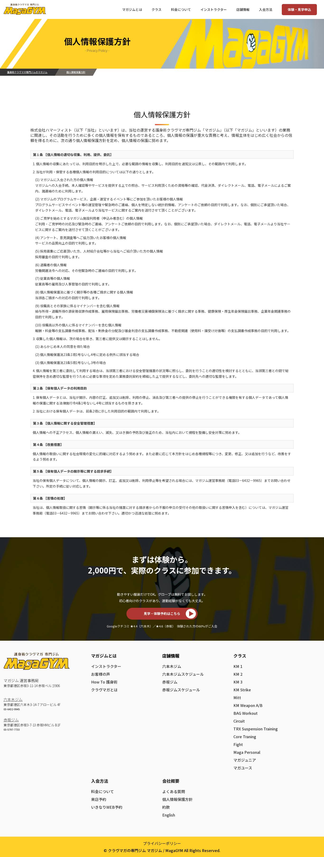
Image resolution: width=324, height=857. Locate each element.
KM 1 (237, 666)
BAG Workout (245, 713)
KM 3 (237, 682)
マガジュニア (244, 760)
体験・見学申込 (299, 9)
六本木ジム (13, 699)
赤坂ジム (11, 720)
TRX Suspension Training (255, 729)
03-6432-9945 (12, 709)
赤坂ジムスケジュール (181, 690)
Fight (238, 744)
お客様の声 (100, 674)
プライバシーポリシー (162, 843)
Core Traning (244, 736)
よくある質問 (173, 791)
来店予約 (98, 799)
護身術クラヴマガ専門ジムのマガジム (27, 72)
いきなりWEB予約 (106, 807)
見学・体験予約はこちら (162, 613)
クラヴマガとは (104, 690)
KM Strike (242, 690)
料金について (102, 791)
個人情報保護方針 (177, 799)
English (168, 815)
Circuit (239, 721)
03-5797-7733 (12, 729)
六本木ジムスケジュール (183, 674)
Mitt (237, 697)
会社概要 (170, 781)
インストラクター (106, 666)
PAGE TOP (312, 826)
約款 (166, 807)
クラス (239, 656)
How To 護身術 (104, 682)
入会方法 (99, 781)
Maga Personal (246, 752)
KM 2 (237, 674)
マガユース (242, 768)
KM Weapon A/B (248, 705)
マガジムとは (104, 656)
